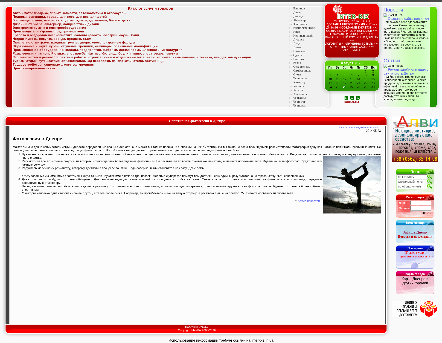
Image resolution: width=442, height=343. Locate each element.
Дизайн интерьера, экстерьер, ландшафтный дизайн (56, 24)
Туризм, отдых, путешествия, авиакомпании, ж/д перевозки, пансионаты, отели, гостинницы (88, 61)
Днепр (297, 12)
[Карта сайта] (358, 97)
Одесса (297, 55)
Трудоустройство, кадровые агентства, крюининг (53, 64)
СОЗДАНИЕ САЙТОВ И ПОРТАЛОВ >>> (352, 30)
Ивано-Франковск (304, 27)
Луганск (298, 39)
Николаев (299, 51)
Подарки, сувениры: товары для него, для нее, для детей (60, 16)
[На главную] (346, 97)
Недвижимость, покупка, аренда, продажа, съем (52, 38)
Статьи (392, 60)
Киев (296, 31)
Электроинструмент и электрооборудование (49, 27)
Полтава (298, 59)
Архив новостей (309, 201)
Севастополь (301, 66)
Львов (297, 47)
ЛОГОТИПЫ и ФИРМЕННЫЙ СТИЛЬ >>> (351, 43)
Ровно (297, 62)
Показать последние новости (357, 127)
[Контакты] (352, 97)
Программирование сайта (34, 68)
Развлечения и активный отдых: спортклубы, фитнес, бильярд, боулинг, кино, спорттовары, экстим (95, 53)
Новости (393, 10)
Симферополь (302, 70)
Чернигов (299, 101)
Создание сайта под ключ (408, 18)
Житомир (299, 20)
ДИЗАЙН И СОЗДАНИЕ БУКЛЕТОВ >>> (351, 27)
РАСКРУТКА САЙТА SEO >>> (352, 21)
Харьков (298, 86)
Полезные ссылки (197, 327)
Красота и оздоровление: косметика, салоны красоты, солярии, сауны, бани (76, 35)
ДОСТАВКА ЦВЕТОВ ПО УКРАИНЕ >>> (352, 24)
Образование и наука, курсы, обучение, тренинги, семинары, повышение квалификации (85, 46)
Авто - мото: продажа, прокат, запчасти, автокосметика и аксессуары (69, 13)
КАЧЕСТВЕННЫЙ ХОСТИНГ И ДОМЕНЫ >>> (351, 39)
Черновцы (299, 105)
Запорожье (300, 24)
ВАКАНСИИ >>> (351, 50)
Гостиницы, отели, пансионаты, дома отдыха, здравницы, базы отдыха (71, 20)
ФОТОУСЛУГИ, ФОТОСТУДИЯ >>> (351, 34)
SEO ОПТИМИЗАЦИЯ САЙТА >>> (352, 47)
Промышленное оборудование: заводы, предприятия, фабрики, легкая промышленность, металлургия (97, 50)
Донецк (298, 16)
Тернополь (300, 78)
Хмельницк (300, 94)
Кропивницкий (303, 35)
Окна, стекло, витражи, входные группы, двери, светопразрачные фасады (74, 42)
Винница (299, 8)
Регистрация (415, 197)
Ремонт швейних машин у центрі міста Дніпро (406, 71)
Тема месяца (415, 223)
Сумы (297, 74)
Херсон (298, 90)
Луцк (296, 43)
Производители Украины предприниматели (48, 31)
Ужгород (299, 82)
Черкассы (299, 97)
